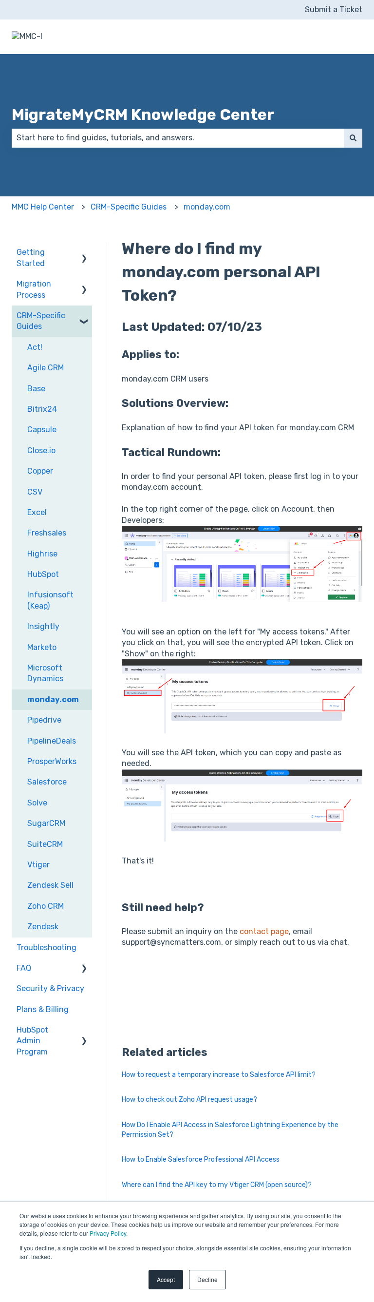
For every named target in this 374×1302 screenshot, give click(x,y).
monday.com (207, 206)
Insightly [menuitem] (43, 626)
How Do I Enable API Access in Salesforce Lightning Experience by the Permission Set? (230, 1130)
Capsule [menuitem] (41, 429)
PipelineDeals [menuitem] (51, 741)
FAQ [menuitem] (24, 968)
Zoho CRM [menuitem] (45, 906)
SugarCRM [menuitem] (46, 823)
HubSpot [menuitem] (43, 574)
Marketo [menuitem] (41, 647)
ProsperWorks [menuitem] (51, 761)
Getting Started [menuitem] (31, 258)
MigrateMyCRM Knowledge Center (143, 114)
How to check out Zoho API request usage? (189, 1099)
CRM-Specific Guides (129, 206)
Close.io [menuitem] (41, 450)
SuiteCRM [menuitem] (45, 844)
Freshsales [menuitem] (46, 532)
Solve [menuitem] (37, 802)
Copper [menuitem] (40, 471)
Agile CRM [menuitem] (45, 367)
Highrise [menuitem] (42, 553)
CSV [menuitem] (34, 492)
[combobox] (178, 138)
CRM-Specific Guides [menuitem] (41, 321)
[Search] (353, 138)
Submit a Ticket (333, 9)
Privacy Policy (108, 1233)
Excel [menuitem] (37, 512)
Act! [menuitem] (34, 347)
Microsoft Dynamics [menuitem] (45, 673)
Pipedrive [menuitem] (44, 720)
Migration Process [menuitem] (34, 289)
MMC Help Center (43, 206)
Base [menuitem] (36, 388)
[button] (84, 253)
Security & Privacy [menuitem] (50, 988)
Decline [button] (207, 1279)
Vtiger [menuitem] (38, 864)
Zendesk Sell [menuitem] (50, 885)
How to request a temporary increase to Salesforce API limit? (219, 1075)
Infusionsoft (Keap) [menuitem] (50, 600)
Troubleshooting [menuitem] (46, 947)
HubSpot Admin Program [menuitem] (32, 1040)
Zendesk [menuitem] (42, 926)
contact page (264, 931)
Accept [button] (166, 1279)
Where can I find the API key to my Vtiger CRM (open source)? (217, 1185)
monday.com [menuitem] (53, 699)
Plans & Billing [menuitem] (43, 1009)
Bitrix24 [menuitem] (42, 409)
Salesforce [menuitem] (47, 781)
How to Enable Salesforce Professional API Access (201, 1159)
